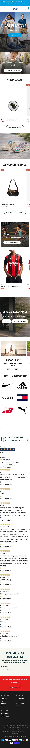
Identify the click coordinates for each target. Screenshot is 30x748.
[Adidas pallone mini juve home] (13, 100)
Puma (2, 284)
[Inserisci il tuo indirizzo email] (27, 670)
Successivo (10, 467)
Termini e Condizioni (21, 703)
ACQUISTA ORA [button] (15, 687)
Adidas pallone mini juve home (9, 120)
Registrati (3, 703)
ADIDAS (2, 117)
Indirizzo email (4, 666)
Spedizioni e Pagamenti (22, 698)
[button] (7, 321)
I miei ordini (4, 698)
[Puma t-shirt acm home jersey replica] (13, 266)
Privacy (17, 706)
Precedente (3, 467)
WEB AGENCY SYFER (21, 736)
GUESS (28, 117)
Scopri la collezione (13, 70)
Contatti (3, 706)
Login (2, 701)
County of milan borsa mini (8, 205)
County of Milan (5, 202)
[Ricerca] (24, 9)
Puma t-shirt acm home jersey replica (10, 286)
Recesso (18, 701)
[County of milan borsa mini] (13, 184)
